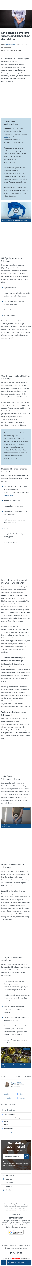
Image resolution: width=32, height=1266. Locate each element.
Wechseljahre (8, 495)
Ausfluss (6, 137)
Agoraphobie (8, 1128)
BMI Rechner (10, 1175)
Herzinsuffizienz (9, 1114)
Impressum (4, 1104)
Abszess (6, 1121)
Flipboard (21, 1252)
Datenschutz (12, 1104)
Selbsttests (9, 1186)
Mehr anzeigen (9, 1132)
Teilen (21, 1094)
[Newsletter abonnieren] (26, 1156)
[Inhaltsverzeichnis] (19, 1262)
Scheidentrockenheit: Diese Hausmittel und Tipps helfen (16, 1057)
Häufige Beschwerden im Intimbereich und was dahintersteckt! (16, 817)
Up (3, 1262)
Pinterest (17, 1252)
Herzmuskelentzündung (12, 1118)
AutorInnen (23, 1248)
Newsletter (9, 1183)
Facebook (10, 1252)
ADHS (6, 1125)
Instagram (14, 1252)
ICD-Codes (7, 1098)
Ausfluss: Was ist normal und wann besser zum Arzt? (16, 212)
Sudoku (8, 1190)
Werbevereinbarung (10, 1165)
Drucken (22, 1098)
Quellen (7, 1094)
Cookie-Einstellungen (12, 1248)
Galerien (9, 1179)
